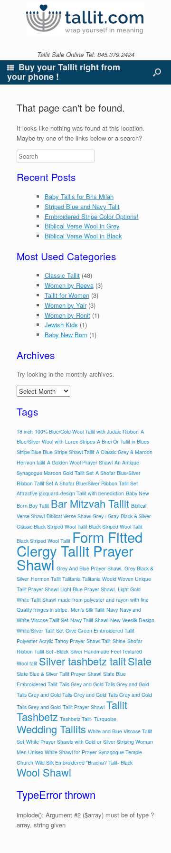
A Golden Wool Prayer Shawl (80, 462)
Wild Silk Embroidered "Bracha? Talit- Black (84, 762)
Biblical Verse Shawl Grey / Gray (83, 516)
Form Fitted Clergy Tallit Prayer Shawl (79, 551)
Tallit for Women (67, 295)
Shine (119, 640)
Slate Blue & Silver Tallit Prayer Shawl (59, 673)
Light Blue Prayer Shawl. (88, 589)
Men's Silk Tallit (87, 609)
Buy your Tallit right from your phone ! (63, 72)
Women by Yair (65, 305)
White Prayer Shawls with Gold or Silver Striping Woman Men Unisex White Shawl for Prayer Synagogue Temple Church (85, 752)
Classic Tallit (62, 275)
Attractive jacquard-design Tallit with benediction (70, 493)
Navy (112, 609)
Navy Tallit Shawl (89, 620)
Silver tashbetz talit (82, 661)
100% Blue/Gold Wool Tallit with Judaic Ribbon (87, 431)
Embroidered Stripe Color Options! (92, 216)
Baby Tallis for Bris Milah (79, 196)
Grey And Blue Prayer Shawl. (90, 568)
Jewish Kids (61, 324)
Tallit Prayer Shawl (83, 707)
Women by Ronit (67, 315)
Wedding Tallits (51, 728)
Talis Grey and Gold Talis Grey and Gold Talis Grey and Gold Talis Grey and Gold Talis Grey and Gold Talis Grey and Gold (84, 696)
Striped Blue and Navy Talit (82, 206)
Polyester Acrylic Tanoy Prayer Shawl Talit (64, 640)
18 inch (25, 431)
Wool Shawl (44, 772)
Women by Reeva (69, 285)
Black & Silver (136, 516)
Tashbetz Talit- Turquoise (88, 718)
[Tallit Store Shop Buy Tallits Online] (85, 19)
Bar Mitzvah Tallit (90, 503)
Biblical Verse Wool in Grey (82, 225)
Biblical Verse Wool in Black (83, 235)
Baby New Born (66, 334)
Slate (140, 661)
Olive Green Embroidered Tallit (100, 630)
